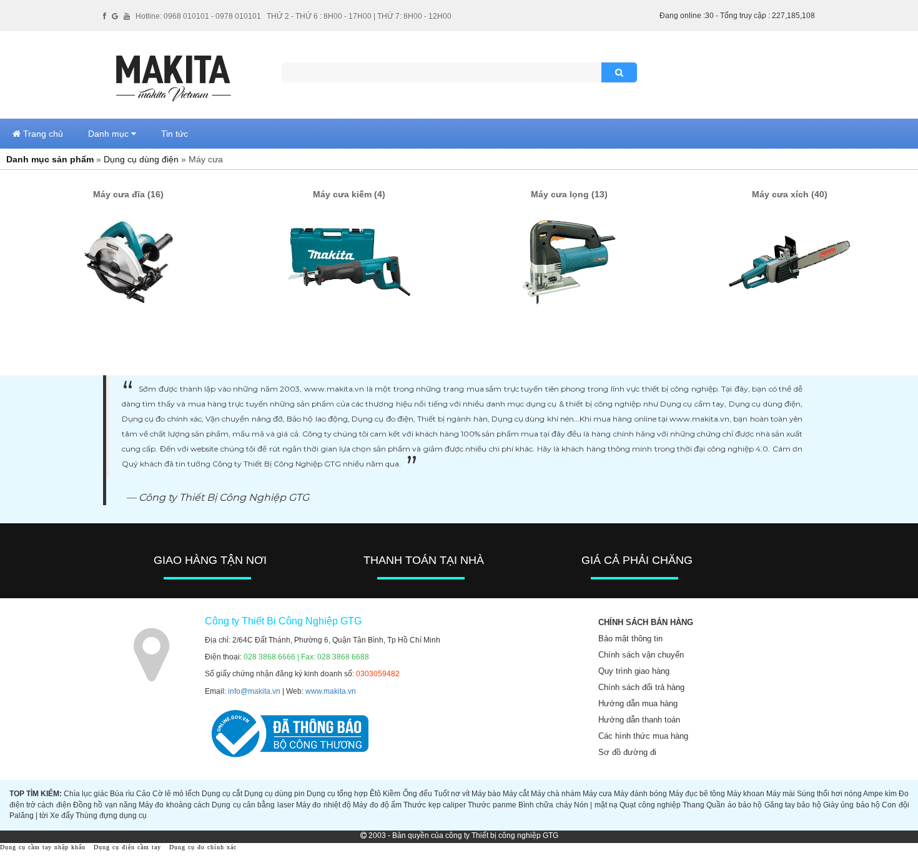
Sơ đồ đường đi (627, 752)
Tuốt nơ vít (452, 793)
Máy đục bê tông (697, 793)
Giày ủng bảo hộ (851, 805)
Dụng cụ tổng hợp (337, 793)
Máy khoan (745, 793)
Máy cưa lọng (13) (569, 194)
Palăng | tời (28, 815)
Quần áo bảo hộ (734, 805)
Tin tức (174, 134)
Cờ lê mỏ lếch (176, 793)
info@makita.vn (254, 691)
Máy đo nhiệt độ (323, 805)
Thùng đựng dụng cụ (111, 815)
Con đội (895, 805)
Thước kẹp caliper (434, 805)
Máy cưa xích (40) (789, 194)
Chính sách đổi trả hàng (641, 687)
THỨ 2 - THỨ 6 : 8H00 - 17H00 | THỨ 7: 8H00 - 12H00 (359, 16)
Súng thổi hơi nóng (829, 793)
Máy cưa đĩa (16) (128, 194)
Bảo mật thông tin (630, 638)
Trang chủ (42, 134)
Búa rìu (122, 793)
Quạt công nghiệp (650, 805)
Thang (693, 805)
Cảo (143, 793)
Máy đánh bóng (640, 793)
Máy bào (486, 793)
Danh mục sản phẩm (50, 159)
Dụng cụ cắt (222, 793)
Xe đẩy (62, 815)
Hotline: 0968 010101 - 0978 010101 (198, 16)
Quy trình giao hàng (633, 671)
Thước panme (492, 805)
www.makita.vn (330, 691)
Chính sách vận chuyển (641, 654)
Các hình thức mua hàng (643, 736)
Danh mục (109, 134)
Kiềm (391, 793)
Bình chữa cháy (545, 805)
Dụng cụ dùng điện (141, 159)
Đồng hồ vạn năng (105, 805)
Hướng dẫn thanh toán (639, 719)
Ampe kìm (880, 793)
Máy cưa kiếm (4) (349, 194)
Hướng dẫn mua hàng (638, 703)
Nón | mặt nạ (596, 805)
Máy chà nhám (556, 793)
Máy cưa (597, 793)
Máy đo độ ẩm (377, 805)
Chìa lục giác (86, 793)
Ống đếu (417, 793)
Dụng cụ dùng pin (274, 793)
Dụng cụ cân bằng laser (253, 805)
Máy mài (780, 793)
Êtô (375, 793)
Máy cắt (516, 793)
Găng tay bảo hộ (792, 805)
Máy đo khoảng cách (174, 805)
